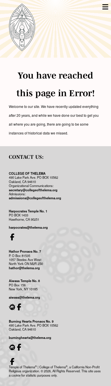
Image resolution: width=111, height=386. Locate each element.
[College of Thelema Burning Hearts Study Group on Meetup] (12, 347)
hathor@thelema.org (24, 268)
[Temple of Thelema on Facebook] (12, 361)
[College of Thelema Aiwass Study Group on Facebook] (19, 306)
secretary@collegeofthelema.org (33, 190)
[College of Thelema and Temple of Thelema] (22, 27)
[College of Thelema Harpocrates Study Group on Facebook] (12, 237)
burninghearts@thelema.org (30, 337)
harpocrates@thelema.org (28, 227)
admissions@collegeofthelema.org (35, 198)
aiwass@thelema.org (24, 297)
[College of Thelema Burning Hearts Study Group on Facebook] (19, 347)
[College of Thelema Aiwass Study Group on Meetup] (12, 306)
